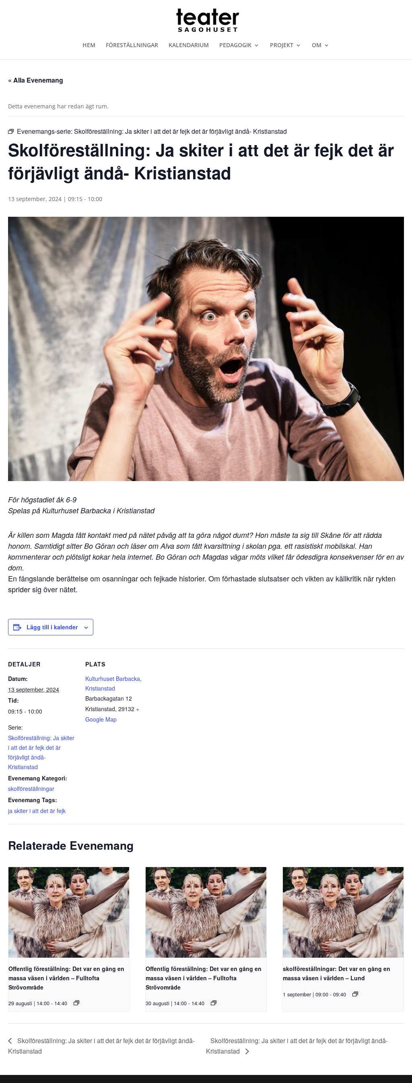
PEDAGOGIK (235, 45)
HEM (88, 45)
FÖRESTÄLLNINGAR (132, 45)
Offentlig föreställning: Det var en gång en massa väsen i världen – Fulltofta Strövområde (66, 978)
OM (316, 45)
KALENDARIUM (189, 45)
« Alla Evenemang (35, 80)
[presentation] (68, 912)
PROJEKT (281, 45)
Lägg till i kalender (52, 627)
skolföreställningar (31, 788)
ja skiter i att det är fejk (37, 811)
